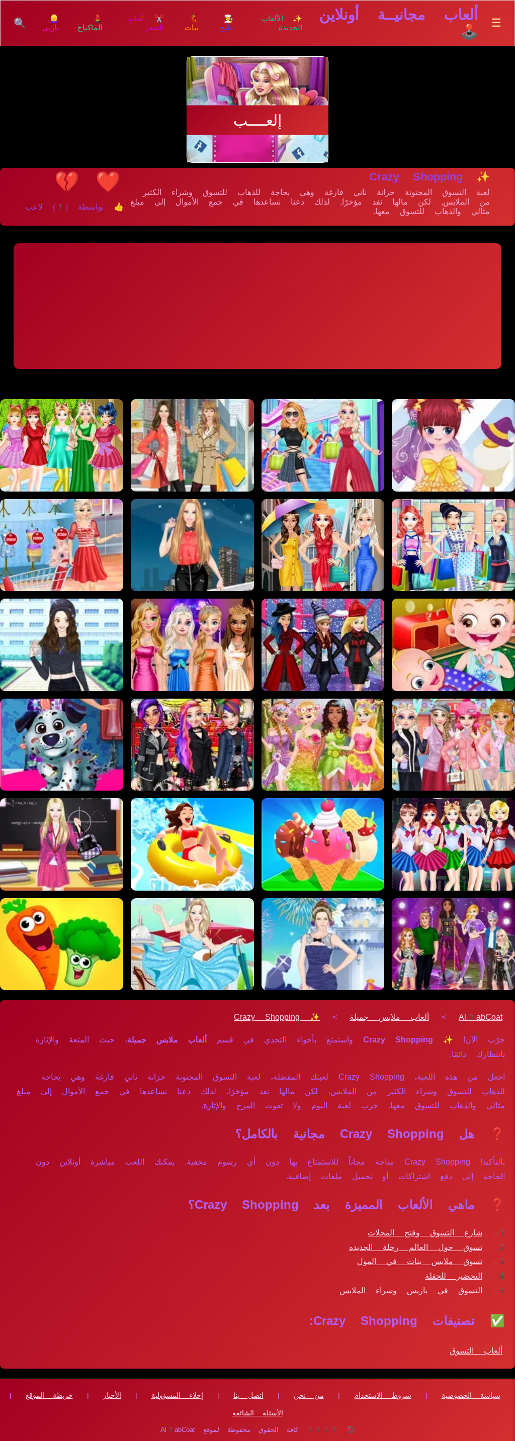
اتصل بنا (248, 1395)
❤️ (108, 181)
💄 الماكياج (90, 23)
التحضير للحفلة (453, 1276)
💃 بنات (192, 23)
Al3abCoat (480, 1017)
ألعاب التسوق (476, 1351)
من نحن (309, 1395)
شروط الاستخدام (382, 1395)
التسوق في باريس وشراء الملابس (410, 1290)
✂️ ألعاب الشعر (145, 23)
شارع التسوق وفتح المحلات (425, 1232)
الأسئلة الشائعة (257, 1413)
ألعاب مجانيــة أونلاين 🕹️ (398, 23)
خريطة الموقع (49, 1395)
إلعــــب (257, 120)
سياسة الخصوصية (471, 1395)
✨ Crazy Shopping (277, 1017)
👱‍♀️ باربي (50, 23)
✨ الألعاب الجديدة (281, 23)
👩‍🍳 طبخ (226, 23)
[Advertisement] (257, 306)
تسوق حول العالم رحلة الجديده (415, 1247)
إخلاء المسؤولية (177, 1395)
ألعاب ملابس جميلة (389, 1017)
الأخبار (112, 1395)
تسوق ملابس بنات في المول (419, 1261)
